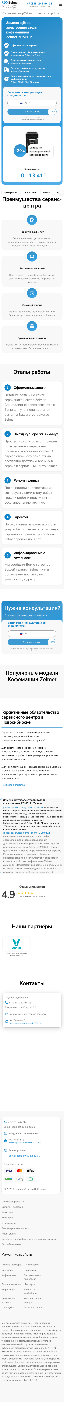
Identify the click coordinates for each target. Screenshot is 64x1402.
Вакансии (7, 1217)
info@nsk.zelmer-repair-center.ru (28, 1013)
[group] (16, 947)
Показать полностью (13, 784)
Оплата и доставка (12, 1206)
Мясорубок (7, 1307)
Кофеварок (30, 1269)
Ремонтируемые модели (15, 1228)
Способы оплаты (11, 1244)
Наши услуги (9, 1233)
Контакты (7, 1212)
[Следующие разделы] (61, 192)
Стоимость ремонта (12, 1201)
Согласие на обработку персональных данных (28, 1238)
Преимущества (11, 192)
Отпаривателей (33, 1307)
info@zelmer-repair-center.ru (25, 1133)
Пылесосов (32, 1264)
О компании (8, 1222)
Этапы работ (30, 192)
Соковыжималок (11, 1284)
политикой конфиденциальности (32, 119)
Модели (46, 192)
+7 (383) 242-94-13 (39, 3)
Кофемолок (8, 1289)
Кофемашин (8, 1275)
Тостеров (30, 1284)
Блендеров (7, 1269)
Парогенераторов (11, 1264)
